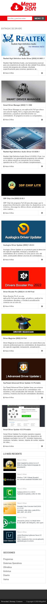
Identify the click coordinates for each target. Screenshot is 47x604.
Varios (6, 579)
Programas (8, 559)
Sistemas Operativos (12, 563)
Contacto (19, 601)
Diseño (6, 575)
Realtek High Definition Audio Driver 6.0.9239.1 (21, 152)
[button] (39, 18)
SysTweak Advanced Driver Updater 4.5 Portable (21, 383)
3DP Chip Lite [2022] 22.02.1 (14, 198)
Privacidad (5, 601)
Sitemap (12, 601)
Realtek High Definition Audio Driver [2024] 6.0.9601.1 (23, 58)
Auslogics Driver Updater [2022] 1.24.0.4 (18, 245)
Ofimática (7, 567)
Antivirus (7, 571)
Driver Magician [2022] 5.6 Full (15, 338)
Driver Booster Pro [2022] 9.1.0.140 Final (18, 292)
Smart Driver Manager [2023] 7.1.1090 (17, 105)
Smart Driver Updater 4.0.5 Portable (17, 430)
